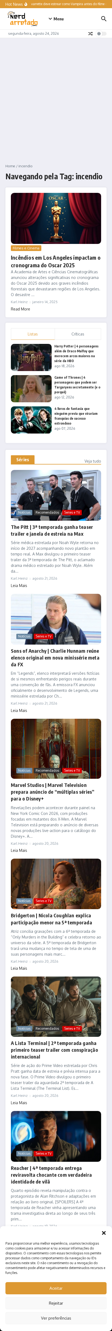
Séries (22, 459)
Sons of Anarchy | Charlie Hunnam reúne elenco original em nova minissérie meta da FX (55, 657)
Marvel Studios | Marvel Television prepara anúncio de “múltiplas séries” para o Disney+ (52, 792)
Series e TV (72, 512)
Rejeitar (56, 1303)
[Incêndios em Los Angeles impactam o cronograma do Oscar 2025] (56, 218)
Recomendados (47, 512)
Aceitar (56, 1288)
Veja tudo (93, 461)
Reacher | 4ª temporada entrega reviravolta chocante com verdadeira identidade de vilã (51, 1175)
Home (10, 166)
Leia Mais (19, 585)
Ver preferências (56, 1318)
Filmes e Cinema (26, 248)
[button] (104, 1233)
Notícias (24, 512)
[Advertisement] (56, 97)
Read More (20, 309)
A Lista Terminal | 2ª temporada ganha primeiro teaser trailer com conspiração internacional (54, 1050)
